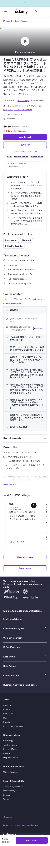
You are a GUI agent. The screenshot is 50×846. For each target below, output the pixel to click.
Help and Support (10, 757)
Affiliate (6, 753)
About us (7, 705)
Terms (6, 799)
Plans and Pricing (10, 749)
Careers (6, 709)
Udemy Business (10, 772)
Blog (5, 718)
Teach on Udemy (10, 745)
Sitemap (6, 795)
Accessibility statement (13, 786)
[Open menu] (5, 11)
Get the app (8, 740)
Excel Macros (21, 21)
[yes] (17, 542)
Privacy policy (9, 790)
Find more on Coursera (13, 726)
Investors (7, 722)
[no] (22, 542)
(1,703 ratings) (23, 100)
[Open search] (36, 11)
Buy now (25, 144)
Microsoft (7, 21)
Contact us (8, 713)
